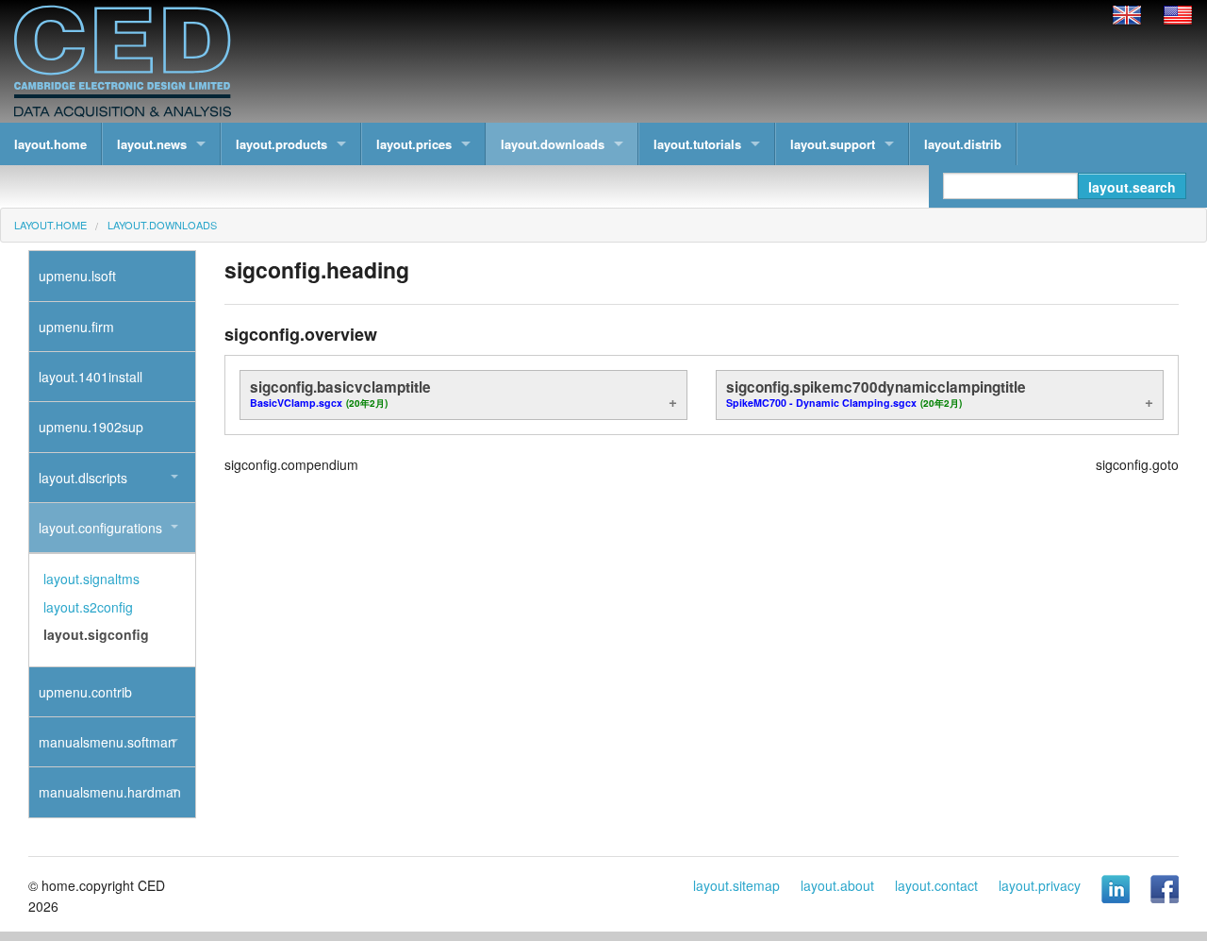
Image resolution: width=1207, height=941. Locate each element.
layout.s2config (88, 606)
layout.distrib (962, 144)
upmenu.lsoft (77, 275)
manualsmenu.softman (107, 741)
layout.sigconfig (96, 634)
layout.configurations (100, 527)
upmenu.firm (76, 326)
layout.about (837, 885)
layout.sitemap (736, 885)
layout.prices (414, 144)
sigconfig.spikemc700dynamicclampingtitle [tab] (876, 393)
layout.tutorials (697, 144)
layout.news (152, 144)
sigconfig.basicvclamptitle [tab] (340, 393)
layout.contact (936, 885)
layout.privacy (1040, 885)
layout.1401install (90, 376)
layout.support (832, 144)
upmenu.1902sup (91, 426)
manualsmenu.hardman (110, 791)
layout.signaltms (91, 578)
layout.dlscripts (83, 477)
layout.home (50, 144)
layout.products (281, 144)
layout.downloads (552, 144)
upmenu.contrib (85, 691)
